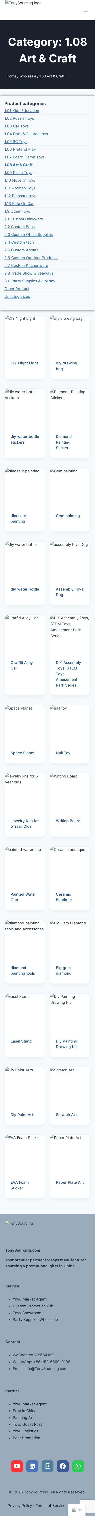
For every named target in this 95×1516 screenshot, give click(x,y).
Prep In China (24, 1410)
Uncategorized (17, 296)
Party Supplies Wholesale (35, 1319)
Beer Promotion (26, 1438)
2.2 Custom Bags (19, 227)
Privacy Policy (20, 1505)
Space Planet (22, 753)
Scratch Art (66, 1114)
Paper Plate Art (70, 1182)
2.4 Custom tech (19, 242)
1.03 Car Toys (16, 126)
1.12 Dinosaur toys (20, 196)
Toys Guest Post (27, 1424)
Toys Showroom (27, 1313)
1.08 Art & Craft (18, 165)
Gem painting (68, 516)
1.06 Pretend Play (20, 149)
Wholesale (27, 76)
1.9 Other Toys (17, 211)
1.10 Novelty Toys (19, 180)
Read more (20, 377)
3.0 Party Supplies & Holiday (29, 281)
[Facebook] (63, 1466)
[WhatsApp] (78, 1466)
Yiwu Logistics (25, 1431)
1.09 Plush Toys (18, 172)
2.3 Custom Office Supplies (28, 234)
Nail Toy (63, 753)
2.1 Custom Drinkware (23, 219)
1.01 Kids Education (21, 110)
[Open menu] (86, 10)
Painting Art (23, 1417)
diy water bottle (25, 589)
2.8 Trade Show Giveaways (28, 273)
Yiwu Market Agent (30, 1299)
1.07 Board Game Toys (24, 157)
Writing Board (68, 821)
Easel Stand (21, 1041)
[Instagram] (47, 1466)
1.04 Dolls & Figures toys (26, 134)
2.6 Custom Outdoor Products (31, 258)
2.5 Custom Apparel (22, 250)
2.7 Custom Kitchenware (26, 265)
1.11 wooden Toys (19, 188)
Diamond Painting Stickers (64, 442)
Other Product (16, 289)
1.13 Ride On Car (19, 203)
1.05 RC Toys (15, 141)
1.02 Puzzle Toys (19, 118)
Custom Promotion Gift (33, 1306)
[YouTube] (17, 1466)
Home (11, 76)
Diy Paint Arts (23, 1114)
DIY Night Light (24, 363)
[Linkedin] (32, 1466)
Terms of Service (50, 1505)
